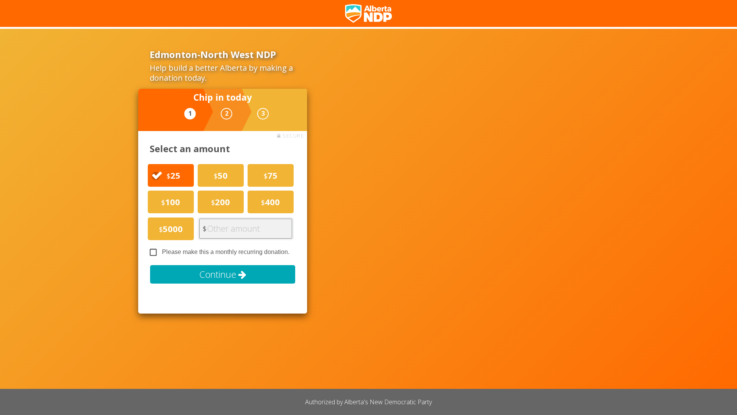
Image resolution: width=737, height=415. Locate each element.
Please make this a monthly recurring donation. (225, 252)
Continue (218, 274)
